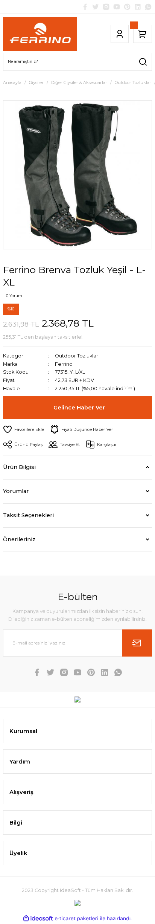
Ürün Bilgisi (19, 467)
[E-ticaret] (77, 918)
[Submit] (137, 643)
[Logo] (40, 34)
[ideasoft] (38, 918)
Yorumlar (16, 491)
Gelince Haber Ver (79, 407)
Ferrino (64, 364)
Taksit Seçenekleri (28, 515)
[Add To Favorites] (23, 429)
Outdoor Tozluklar (76, 356)
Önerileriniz (19, 539)
